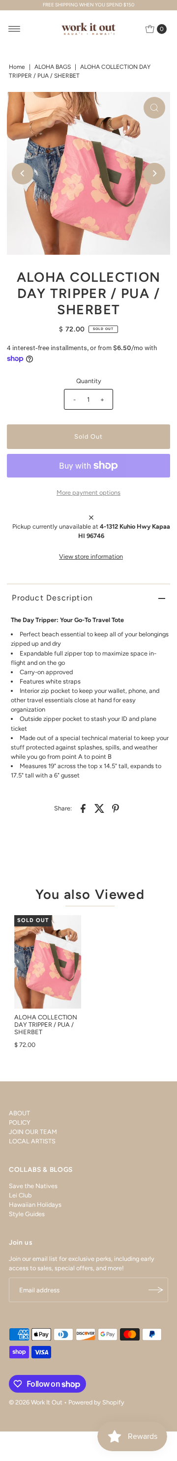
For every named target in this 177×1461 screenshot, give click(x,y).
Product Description (52, 597)
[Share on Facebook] (83, 808)
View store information (91, 556)
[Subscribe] (156, 1290)
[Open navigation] (14, 29)
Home (17, 66)
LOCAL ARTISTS (32, 1141)
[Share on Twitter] (99, 808)
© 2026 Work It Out (35, 1402)
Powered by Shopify (96, 1402)
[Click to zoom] (154, 108)
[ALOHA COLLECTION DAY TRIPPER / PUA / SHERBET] (47, 962)
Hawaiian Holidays (35, 1204)
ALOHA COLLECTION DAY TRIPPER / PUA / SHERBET (45, 1025)
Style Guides (27, 1214)
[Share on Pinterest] (115, 808)
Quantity (88, 381)
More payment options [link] (88, 492)
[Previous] (22, 173)
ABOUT (19, 1113)
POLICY (19, 1122)
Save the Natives (33, 1186)
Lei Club (20, 1195)
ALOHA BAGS (52, 66)
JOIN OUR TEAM (33, 1131)
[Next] (154, 173)
